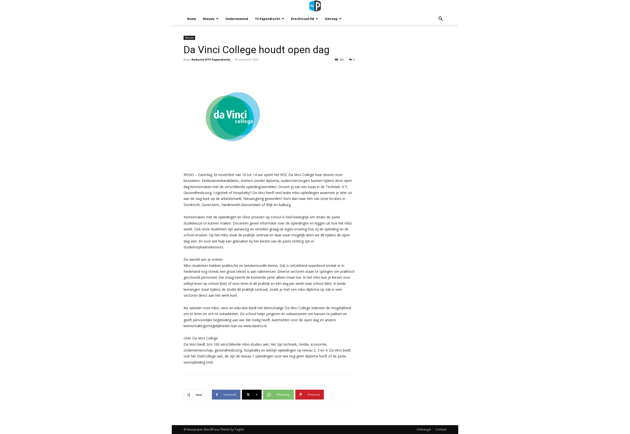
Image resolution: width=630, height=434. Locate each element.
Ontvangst (424, 429)
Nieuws (209, 19)
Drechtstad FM (302, 19)
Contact (441, 429)
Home (191, 19)
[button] (440, 19)
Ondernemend (236, 19)
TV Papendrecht (267, 19)
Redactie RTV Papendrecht (210, 59)
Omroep (331, 19)
